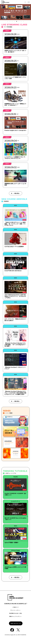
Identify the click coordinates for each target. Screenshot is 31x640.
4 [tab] (14, 21)
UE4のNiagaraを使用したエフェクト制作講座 (15, 567)
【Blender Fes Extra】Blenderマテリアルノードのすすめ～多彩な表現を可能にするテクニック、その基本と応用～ (15, 392)
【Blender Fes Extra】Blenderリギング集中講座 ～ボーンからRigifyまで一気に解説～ (15, 344)
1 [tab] (7, 21)
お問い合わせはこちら (15, 623)
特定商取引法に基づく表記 (15, 613)
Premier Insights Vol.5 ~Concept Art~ (15, 130)
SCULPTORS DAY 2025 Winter (13, 271)
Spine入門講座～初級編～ (12, 542)
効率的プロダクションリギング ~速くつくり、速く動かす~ (15, 51)
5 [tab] (16, 21)
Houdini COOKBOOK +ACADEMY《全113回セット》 (15, 494)
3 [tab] (12, 21)
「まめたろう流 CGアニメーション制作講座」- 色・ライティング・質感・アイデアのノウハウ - (15, 223)
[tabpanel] (15, 12)
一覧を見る (16, 193)
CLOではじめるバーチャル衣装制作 (14, 246)
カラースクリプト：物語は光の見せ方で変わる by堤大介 (15, 319)
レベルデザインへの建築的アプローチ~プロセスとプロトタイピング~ (15, 157)
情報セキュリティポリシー (15, 616)
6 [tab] (19, 21)
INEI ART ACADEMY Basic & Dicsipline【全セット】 (15, 518)
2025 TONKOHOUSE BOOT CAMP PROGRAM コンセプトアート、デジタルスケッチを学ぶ (15, 296)
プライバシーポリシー (15, 610)
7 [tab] (21, 21)
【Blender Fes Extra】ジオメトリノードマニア (15, 368)
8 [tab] (23, 21)
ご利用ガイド (15, 607)
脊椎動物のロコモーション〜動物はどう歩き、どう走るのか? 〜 (15, 104)
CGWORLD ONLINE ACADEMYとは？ (15, 603)
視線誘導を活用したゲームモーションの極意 (15, 184)
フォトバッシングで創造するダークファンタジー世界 (15, 77)
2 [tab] (10, 21)
